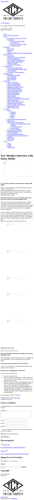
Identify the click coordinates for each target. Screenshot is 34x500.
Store (5, 37)
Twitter (12, 115)
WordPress (14, 498)
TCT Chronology (11, 76)
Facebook (13, 112)
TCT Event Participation (13, 59)
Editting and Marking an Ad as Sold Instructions (19, 53)
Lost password (11, 147)
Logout (9, 144)
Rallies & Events (8, 54)
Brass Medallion (11, 79)
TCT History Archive (16, 126)
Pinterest (13, 116)
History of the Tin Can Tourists (15, 122)
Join (5, 34)
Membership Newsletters (13, 75)
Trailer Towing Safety (13, 100)
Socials (9, 110)
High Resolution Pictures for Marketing (17, 135)
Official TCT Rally (12, 63)
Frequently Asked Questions (14, 131)
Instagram (13, 113)
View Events (10, 56)
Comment (4, 410)
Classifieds (7, 47)
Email (3, 423)
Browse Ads (10, 48)
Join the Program (11, 70)
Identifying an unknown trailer (15, 87)
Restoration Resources (13, 106)
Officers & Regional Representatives (16, 119)
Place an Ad (10, 50)
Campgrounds (7, 66)
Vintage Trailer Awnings (13, 97)
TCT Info (6, 109)
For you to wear (15, 42)
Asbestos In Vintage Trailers (14, 103)
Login (5, 141)
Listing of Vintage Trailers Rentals (16, 104)
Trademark (10, 137)
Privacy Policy (11, 138)
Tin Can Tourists (5, 23)
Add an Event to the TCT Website (16, 57)
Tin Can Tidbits (15, 128)
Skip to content (4, 1)
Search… (3, 467)
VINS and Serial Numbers (14, 88)
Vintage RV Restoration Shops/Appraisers (18, 98)
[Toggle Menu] (1, 31)
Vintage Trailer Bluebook (13, 85)
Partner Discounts (12, 78)
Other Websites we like (13, 107)
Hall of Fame (10, 121)
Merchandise (10, 40)
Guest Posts (10, 140)
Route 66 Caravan (15, 45)
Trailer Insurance (11, 96)
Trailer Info (7, 81)
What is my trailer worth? (13, 84)
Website (3, 426)
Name (3, 420)
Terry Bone (17, 398)
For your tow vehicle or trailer (18, 44)
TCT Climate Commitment (14, 129)
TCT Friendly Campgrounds (14, 68)
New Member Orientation (14, 65)
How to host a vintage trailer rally (16, 60)
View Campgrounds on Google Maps (17, 69)
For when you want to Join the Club (16, 38)
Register (9, 146)
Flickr (12, 118)
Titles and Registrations (13, 93)
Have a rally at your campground (15, 72)
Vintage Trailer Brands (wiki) (15, 90)
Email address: (5, 461)
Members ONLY (8, 73)
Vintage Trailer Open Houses (14, 62)
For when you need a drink (18, 41)
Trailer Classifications (12, 82)
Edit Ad (9, 51)
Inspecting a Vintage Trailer (14, 91)
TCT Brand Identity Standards (15, 134)
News (10, 399)
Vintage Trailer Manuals (13, 94)
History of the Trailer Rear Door (15, 101)
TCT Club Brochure (12, 132)
